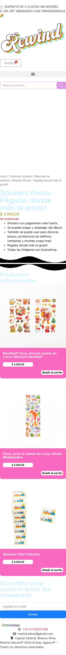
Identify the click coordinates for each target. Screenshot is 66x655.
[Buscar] (61, 85)
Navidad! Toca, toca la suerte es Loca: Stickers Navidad (30, 355)
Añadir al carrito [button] (52, 372)
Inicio (3, 176)
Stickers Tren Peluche (21, 554)
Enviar (33, 614)
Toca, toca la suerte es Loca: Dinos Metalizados (32, 455)
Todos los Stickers (20, 176)
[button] (33, 74)
